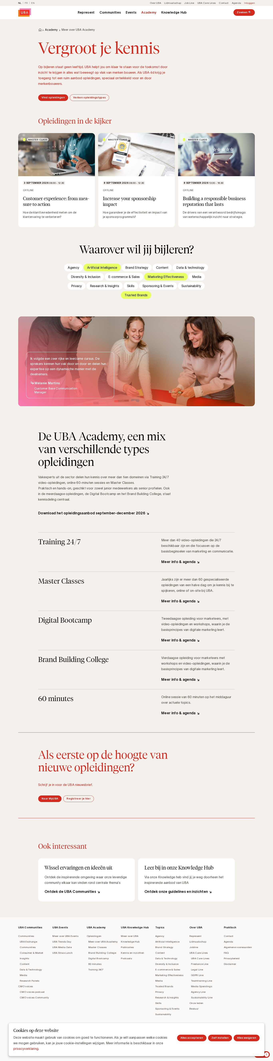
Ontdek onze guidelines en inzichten (176, 892)
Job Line (189, 3)
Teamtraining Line (201, 980)
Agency (73, 267)
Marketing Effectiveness (166, 277)
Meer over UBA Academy (103, 941)
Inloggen (249, 3)
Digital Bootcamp (98, 958)
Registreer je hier (79, 798)
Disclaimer (230, 964)
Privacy (76, 286)
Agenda (236, 3)
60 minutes (94, 964)
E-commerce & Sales (124, 277)
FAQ (226, 952)
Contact (223, 3)
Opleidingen (94, 936)
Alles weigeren (246, 1037)
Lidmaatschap (172, 3)
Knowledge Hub (174, 12)
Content (162, 267)
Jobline (193, 947)
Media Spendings (201, 986)
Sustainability (191, 286)
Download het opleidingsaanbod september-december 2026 (91, 513)
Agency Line (198, 992)
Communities (110, 12)
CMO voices (25, 986)
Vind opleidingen (53, 97)
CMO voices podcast (32, 992)
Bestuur (193, 1008)
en (33, 3)
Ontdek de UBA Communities (70, 892)
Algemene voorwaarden (238, 947)
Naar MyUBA (50, 798)
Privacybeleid (232, 958)
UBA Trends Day (61, 941)
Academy (148, 12)
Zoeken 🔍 (244, 12)
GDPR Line (197, 975)
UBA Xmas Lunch (62, 952)
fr (26, 3)
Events (131, 12)
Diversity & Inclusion (86, 277)
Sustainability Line (201, 997)
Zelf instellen (220, 1037)
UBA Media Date (62, 947)
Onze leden (196, 1003)
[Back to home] (24, 12)
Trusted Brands (136, 295)
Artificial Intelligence (102, 267)
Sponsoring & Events (157, 286)
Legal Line (197, 969)
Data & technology (190, 267)
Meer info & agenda (178, 562)
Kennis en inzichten (132, 952)
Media (196, 277)
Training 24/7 (95, 969)
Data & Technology (31, 969)
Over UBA (155, 3)
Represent (86, 12)
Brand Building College (102, 952)
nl (19, 3)
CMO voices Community (34, 997)
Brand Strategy (136, 267)
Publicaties (127, 947)
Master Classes (97, 947)
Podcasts (126, 958)
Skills (131, 286)
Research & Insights (104, 286)
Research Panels (29, 980)
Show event (56, 180)
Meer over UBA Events (65, 936)
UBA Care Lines (206, 3)
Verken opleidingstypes (89, 97)
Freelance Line (199, 964)
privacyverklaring (25, 1048)
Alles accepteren (191, 1037)
